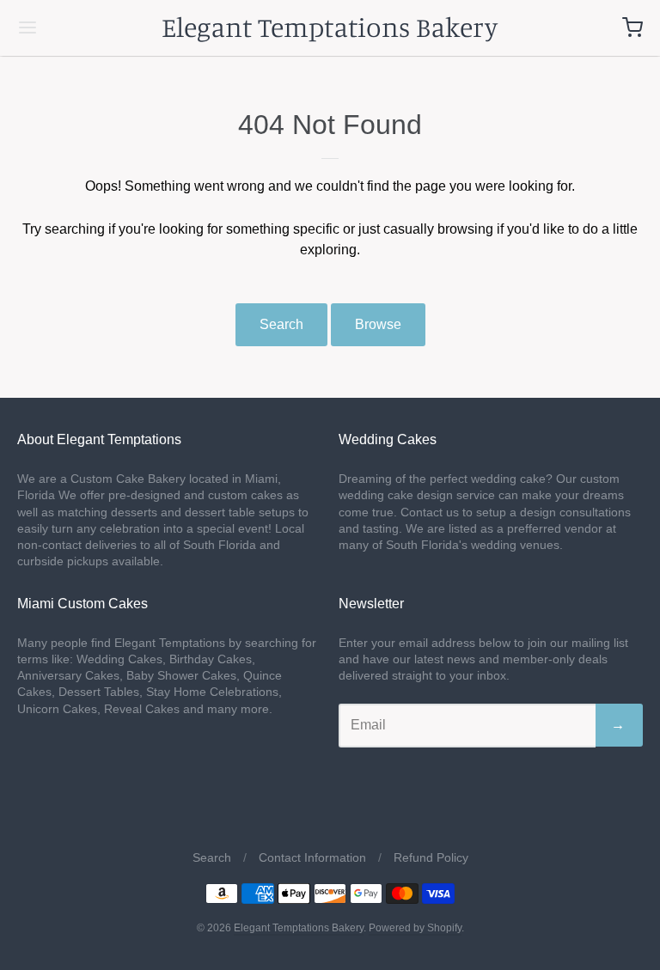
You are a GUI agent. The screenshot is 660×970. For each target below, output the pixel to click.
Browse (378, 324)
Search (281, 324)
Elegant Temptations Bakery (330, 27)
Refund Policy (431, 857)
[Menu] (80, 27)
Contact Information (312, 857)
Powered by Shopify (415, 928)
